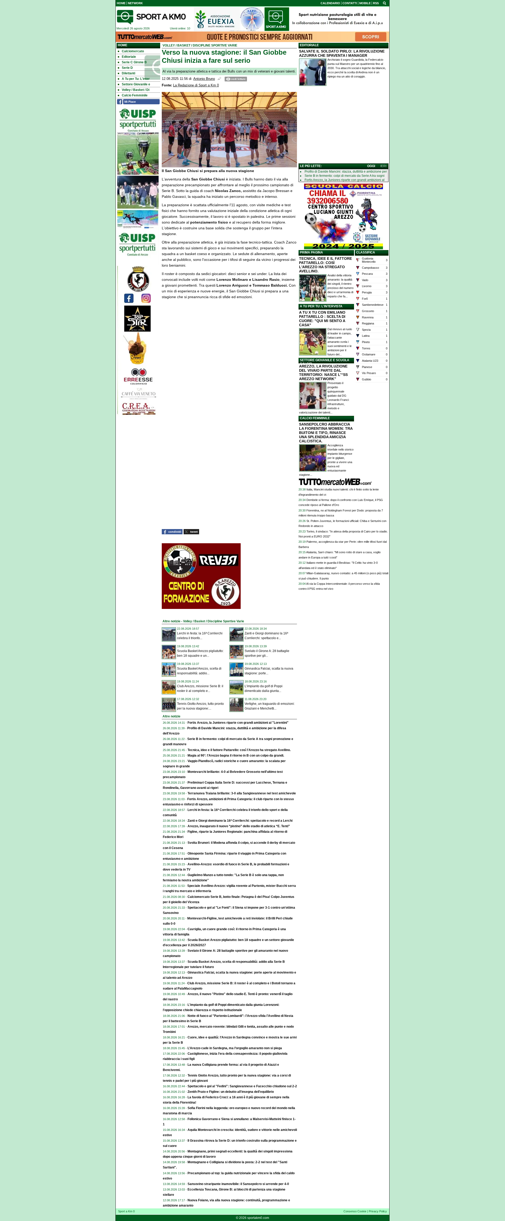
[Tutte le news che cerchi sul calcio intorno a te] (151, 17)
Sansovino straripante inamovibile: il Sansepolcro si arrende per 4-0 (238, 1184)
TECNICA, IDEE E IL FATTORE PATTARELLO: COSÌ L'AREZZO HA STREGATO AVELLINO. (325, 264)
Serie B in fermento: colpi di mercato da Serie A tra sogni (345, 176)
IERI (383, 166)
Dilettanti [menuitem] (128, 73)
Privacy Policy (378, 1211)
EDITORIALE (309, 45)
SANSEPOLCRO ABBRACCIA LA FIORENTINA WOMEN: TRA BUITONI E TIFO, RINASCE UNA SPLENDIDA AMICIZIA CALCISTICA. (325, 432)
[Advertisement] (343, 126)
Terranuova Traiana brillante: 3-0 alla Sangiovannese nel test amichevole (242, 793)
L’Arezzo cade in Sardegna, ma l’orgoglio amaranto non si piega (235, 1048)
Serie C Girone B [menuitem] (134, 62)
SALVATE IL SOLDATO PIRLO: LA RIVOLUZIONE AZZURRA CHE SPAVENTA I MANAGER (342, 53)
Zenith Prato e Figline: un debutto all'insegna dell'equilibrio (231, 1092)
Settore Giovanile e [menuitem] (136, 84)
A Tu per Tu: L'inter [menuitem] (136, 79)
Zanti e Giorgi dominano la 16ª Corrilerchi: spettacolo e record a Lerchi (240, 820)
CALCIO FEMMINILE (315, 418)
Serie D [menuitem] (127, 68)
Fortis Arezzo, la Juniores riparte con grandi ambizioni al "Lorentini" (238, 723)
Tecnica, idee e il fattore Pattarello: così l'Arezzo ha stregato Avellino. (239, 750)
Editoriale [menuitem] (129, 57)
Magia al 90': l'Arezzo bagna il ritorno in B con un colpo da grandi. (236, 755)
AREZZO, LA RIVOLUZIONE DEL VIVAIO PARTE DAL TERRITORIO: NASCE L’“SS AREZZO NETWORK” (323, 372)
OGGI (371, 166)
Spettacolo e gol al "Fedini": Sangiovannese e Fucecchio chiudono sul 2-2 (242, 1086)
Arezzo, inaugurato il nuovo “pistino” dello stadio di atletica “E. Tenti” (239, 826)
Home (122, 45)
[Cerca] (384, 2)
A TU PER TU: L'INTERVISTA (321, 306)
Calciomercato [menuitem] (133, 51)
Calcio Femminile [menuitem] (135, 95)
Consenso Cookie (355, 1211)
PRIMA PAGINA (311, 252)
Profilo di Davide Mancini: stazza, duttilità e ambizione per (346, 171)
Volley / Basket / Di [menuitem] (135, 90)
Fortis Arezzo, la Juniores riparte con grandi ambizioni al (345, 180)
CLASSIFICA (365, 252)
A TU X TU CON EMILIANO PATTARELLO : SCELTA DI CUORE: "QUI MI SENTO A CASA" (322, 318)
